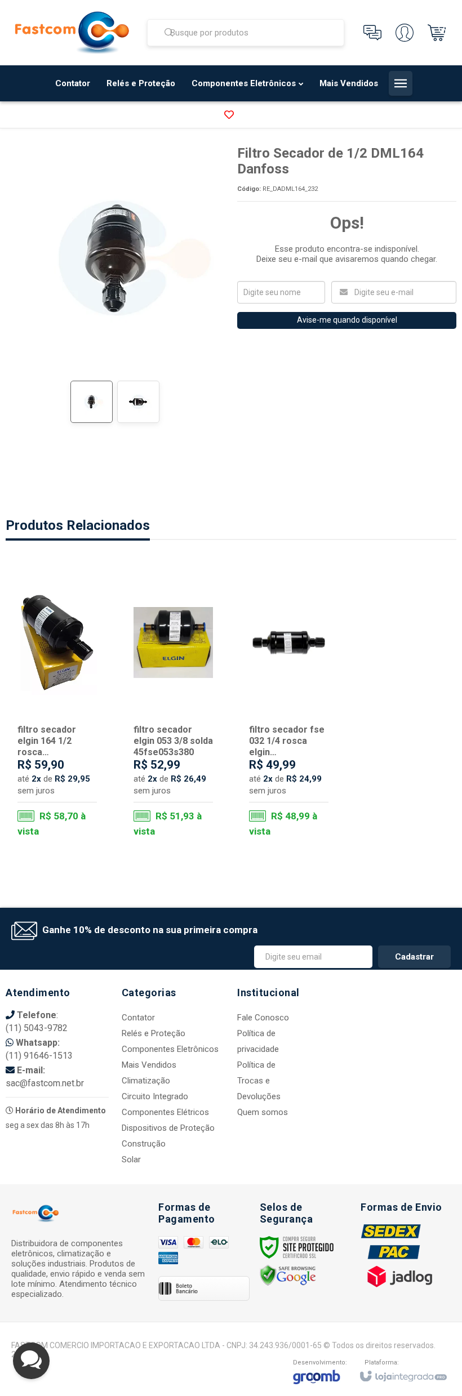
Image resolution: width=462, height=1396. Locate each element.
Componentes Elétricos (165, 1112)
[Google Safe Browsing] (288, 1275)
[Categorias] (400, 83)
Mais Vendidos (149, 1065)
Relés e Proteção (153, 1033)
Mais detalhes (64, 795)
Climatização (146, 1081)
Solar (131, 1159)
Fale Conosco (263, 1018)
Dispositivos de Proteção (168, 1128)
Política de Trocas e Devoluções (259, 1080)
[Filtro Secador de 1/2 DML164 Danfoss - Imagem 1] (91, 402)
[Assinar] (414, 956)
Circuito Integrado (155, 1096)
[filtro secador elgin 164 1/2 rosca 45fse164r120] (57, 707)
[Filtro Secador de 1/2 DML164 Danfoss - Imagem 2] (138, 402)
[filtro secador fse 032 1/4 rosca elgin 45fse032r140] (289, 707)
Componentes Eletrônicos (170, 1049)
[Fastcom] (72, 32)
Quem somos (262, 1112)
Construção (144, 1144)
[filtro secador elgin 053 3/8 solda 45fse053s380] (173, 707)
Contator (138, 1018)
